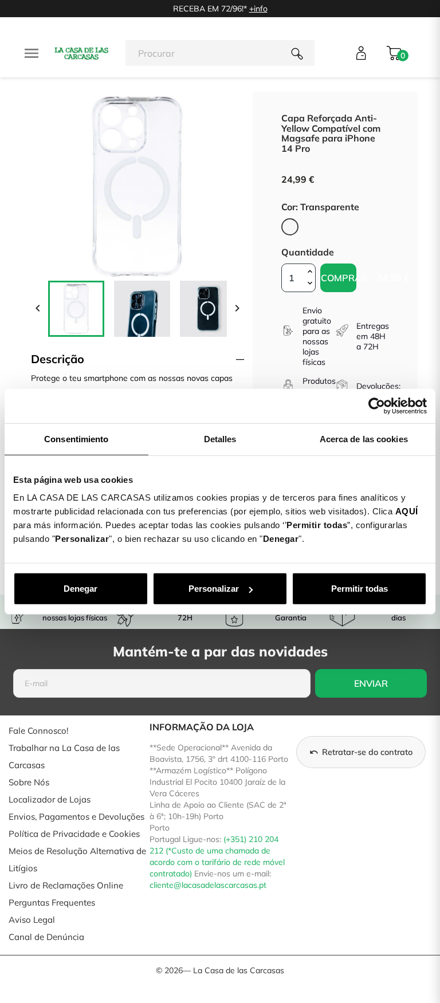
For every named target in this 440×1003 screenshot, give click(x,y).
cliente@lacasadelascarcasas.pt (208, 885)
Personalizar (213, 588)
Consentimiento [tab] (76, 438)
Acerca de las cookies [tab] (364, 438)
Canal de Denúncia (46, 936)
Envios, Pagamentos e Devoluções (76, 816)
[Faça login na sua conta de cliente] (361, 53)
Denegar (80, 588)
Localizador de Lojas (50, 799)
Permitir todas (359, 588)
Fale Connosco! (38, 730)
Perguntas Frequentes (52, 902)
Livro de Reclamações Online (66, 885)
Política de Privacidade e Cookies (74, 833)
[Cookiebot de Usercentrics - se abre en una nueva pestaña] (377, 405)
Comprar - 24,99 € (338, 278)
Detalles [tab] (220, 438)
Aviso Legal (32, 919)
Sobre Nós (29, 782)
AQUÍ (406, 511)
